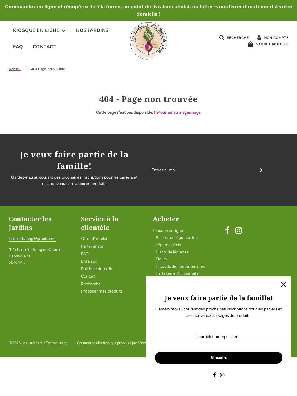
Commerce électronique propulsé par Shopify (113, 343)
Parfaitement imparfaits (177, 273)
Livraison (89, 261)
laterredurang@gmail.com (32, 238)
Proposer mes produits (102, 291)
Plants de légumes (172, 252)
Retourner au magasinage (177, 112)
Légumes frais (168, 244)
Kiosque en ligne (168, 230)
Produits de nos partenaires (180, 266)
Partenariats (92, 246)
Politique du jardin (97, 268)
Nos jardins (92, 30)
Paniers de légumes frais (177, 237)
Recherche (91, 283)
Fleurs (161, 259)
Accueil (15, 69)
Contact (45, 46)
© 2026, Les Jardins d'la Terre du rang (38, 343)
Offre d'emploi (94, 238)
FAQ (18, 46)
